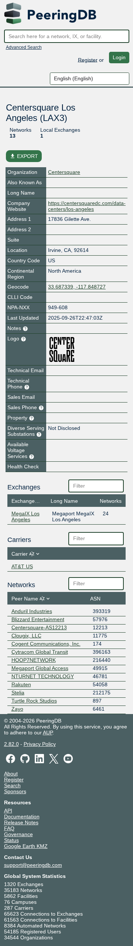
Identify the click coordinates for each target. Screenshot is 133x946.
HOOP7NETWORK (33, 660)
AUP (47, 732)
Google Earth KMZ (26, 846)
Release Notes (21, 822)
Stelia (17, 693)
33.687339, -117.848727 (77, 287)
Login (119, 57)
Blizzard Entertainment (37, 619)
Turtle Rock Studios (34, 701)
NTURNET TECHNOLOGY (42, 676)
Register (88, 60)
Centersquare (64, 172)
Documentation (22, 816)
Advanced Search (24, 47)
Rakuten (21, 684)
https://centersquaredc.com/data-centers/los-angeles (87, 206)
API (8, 811)
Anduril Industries (31, 611)
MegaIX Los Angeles (25, 516)
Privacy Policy (40, 744)
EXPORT (24, 156)
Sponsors (15, 791)
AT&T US (22, 566)
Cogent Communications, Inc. (46, 644)
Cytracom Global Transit (39, 652)
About (11, 774)
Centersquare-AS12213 (39, 627)
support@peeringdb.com (33, 865)
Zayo (17, 709)
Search (12, 785)
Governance (18, 834)
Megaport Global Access (39, 668)
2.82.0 (11, 744)
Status (11, 840)
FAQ (9, 828)
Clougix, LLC (26, 636)
